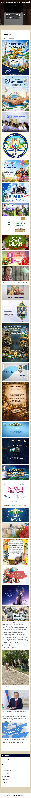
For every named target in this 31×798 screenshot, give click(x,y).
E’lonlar (3, 764)
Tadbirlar (4, 785)
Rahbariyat (4, 782)
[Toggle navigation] (15, 5)
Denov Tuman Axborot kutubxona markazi (15, 2)
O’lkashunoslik (5, 779)
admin (4, 38)
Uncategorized (5, 32)
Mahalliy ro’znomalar (6, 776)
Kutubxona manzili (6, 773)
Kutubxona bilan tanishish (7, 770)
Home (11, 17)
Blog (3, 762)
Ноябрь (20, 17)
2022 (16, 17)
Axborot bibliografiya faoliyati (8, 759)
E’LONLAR (7, 34)
